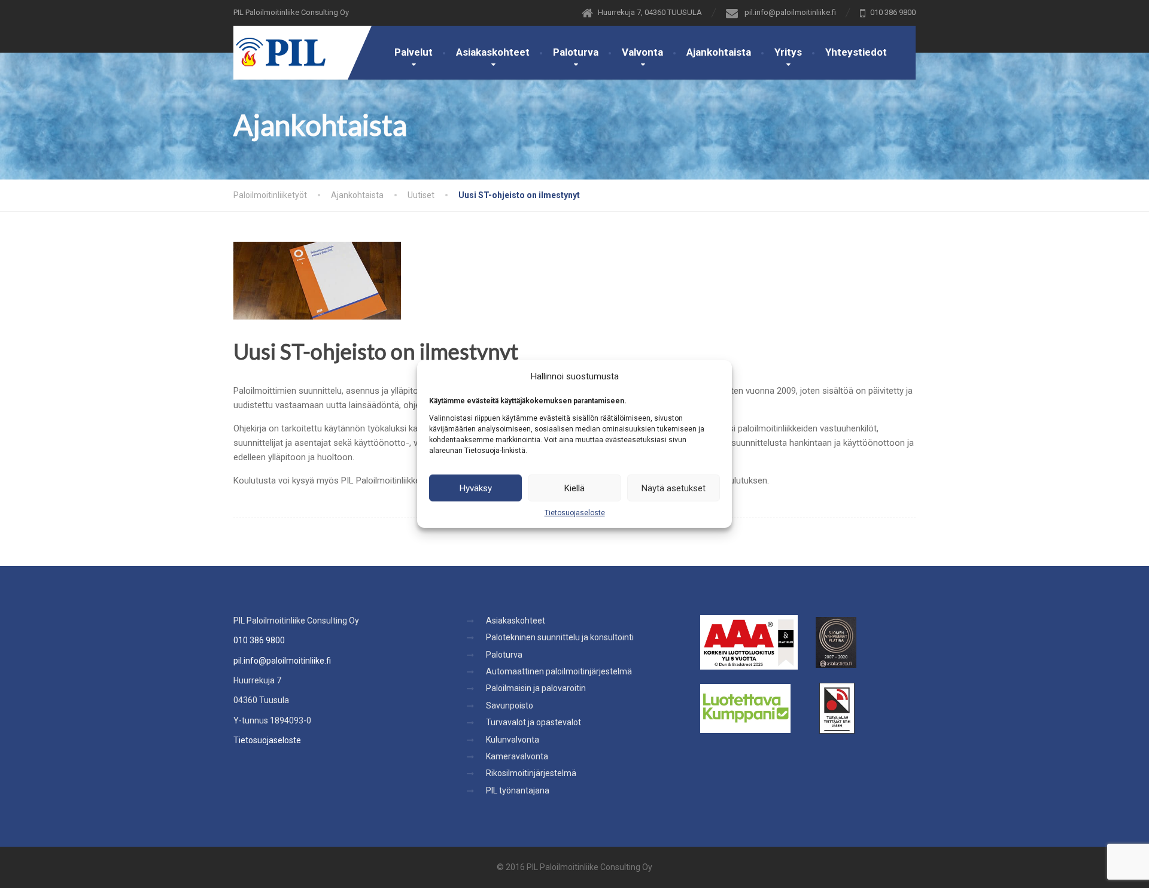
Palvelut (413, 52)
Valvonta (642, 52)
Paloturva (575, 52)
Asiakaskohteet (493, 52)
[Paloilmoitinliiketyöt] (279, 46)
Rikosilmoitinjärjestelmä (531, 773)
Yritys (788, 52)
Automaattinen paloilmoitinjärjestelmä (559, 671)
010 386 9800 (259, 640)
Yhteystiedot (856, 52)
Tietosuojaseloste (575, 513)
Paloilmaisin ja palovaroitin (536, 688)
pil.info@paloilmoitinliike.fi (282, 660)
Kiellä (574, 487)
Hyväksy (476, 487)
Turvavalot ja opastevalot (533, 722)
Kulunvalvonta (512, 739)
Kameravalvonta (517, 756)
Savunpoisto (509, 705)
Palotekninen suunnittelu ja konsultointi (560, 637)
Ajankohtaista (718, 52)
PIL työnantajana (517, 790)
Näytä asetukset (674, 487)
